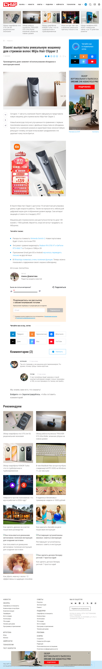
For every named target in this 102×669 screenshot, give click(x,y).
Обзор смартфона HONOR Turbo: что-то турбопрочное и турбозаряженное (50, 28)
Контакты (95, 132)
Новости (31, 4)
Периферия (7, 613)
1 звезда (46, 56)
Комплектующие (8, 611)
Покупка (40, 602)
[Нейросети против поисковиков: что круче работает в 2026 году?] (18, 485)
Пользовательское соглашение (47, 646)
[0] (40, 291)
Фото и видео (7, 616)
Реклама (40, 632)
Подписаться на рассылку (80, 608)
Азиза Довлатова (29, 276)
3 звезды (51, 56)
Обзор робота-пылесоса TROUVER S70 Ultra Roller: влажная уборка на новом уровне (30, 29)
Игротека (7, 632)
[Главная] (4, 41)
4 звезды (54, 56)
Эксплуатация (41, 605)
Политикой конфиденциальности (25, 318)
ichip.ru (40, 636)
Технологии (71, 4)
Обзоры (22, 4)
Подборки (49, 4)
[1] (11, 291)
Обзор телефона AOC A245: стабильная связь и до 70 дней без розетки (90, 28)
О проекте (40, 638)
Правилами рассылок (50, 316)
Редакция (40, 644)
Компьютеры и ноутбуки (11, 608)
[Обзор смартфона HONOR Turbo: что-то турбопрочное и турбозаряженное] (18, 453)
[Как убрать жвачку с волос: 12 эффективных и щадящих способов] (18, 564)
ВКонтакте (59, 334)
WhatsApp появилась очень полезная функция (33, 260)
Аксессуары (7, 618)
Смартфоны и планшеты (11, 606)
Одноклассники (41, 334)
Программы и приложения (12, 626)
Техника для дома (9, 624)
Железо (5, 637)
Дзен (19, 341)
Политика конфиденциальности (47, 649)
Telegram (20, 334)
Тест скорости (9, 648)
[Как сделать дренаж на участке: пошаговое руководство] (18, 514)
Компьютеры (41, 616)
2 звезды (48, 56)
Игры (5, 635)
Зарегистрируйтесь (31, 394)
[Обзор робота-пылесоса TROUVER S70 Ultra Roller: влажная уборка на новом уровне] (51, 421)
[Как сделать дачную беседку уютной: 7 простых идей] (51, 556)
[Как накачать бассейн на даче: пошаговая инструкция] (51, 514)
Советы (39, 4)
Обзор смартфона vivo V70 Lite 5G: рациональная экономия (12, 28)
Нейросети (60, 4)
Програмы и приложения (45, 626)
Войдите (14, 394)
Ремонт (39, 607)
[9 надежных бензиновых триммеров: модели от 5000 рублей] (51, 485)
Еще (79, 4)
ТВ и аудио (6, 621)
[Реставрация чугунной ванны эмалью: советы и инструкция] (51, 536)
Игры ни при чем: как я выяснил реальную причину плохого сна (69, 27)
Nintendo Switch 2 (38, 238)
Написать (59, 352)
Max (37, 341)
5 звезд (56, 56)
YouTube (59, 341)
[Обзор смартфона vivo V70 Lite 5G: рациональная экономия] (18, 421)
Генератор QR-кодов (43, 641)
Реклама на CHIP (74, 132)
